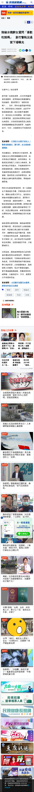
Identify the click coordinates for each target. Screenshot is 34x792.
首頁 (4, 6)
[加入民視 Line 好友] (17, 528)
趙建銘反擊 (20, 6)
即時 (10, 6)
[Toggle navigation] (2, 2)
